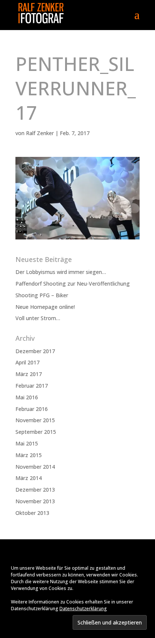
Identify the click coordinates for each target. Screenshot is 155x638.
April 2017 (27, 362)
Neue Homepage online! (45, 306)
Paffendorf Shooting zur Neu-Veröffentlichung (72, 283)
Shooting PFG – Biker (41, 295)
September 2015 (35, 431)
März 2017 (28, 374)
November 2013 (35, 501)
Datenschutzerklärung (83, 608)
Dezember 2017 (35, 351)
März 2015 (28, 455)
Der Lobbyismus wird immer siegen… (60, 271)
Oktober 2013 (32, 512)
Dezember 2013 (35, 489)
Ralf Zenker (40, 133)
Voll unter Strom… (37, 318)
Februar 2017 (31, 385)
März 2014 (28, 478)
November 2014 (35, 466)
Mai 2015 (26, 443)
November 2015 (35, 420)
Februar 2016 (31, 408)
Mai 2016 (26, 397)
